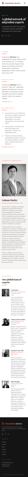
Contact (4, 454)
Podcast (4, 449)
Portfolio (4, 444)
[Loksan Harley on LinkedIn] (2, 35)
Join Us (4, 452)
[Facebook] (5, 434)
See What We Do (6, 101)
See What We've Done (8, 147)
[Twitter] (8, 434)
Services (4, 442)
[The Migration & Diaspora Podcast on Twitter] (9, 35)
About (3, 447)
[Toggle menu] (24, 3)
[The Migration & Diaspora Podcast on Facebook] (6, 35)
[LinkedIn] (2, 434)
